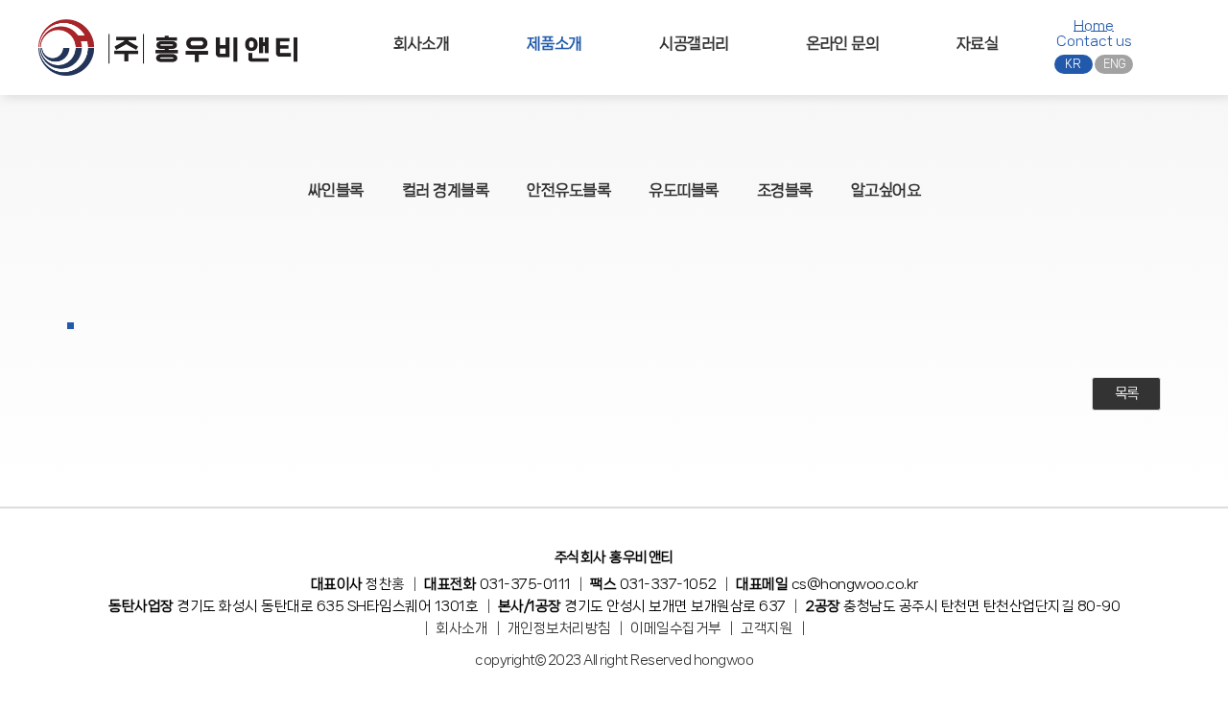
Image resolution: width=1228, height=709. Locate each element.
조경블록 (785, 190)
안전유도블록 (568, 190)
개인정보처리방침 (559, 628)
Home (1094, 26)
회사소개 (421, 43)
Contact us (1094, 41)
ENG (1114, 64)
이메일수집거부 (675, 628)
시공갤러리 (694, 43)
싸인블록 (336, 190)
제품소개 (554, 43)
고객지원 (766, 628)
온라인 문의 (842, 43)
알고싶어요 (886, 190)
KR (1073, 64)
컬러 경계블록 (445, 190)
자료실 (977, 43)
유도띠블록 (684, 190)
